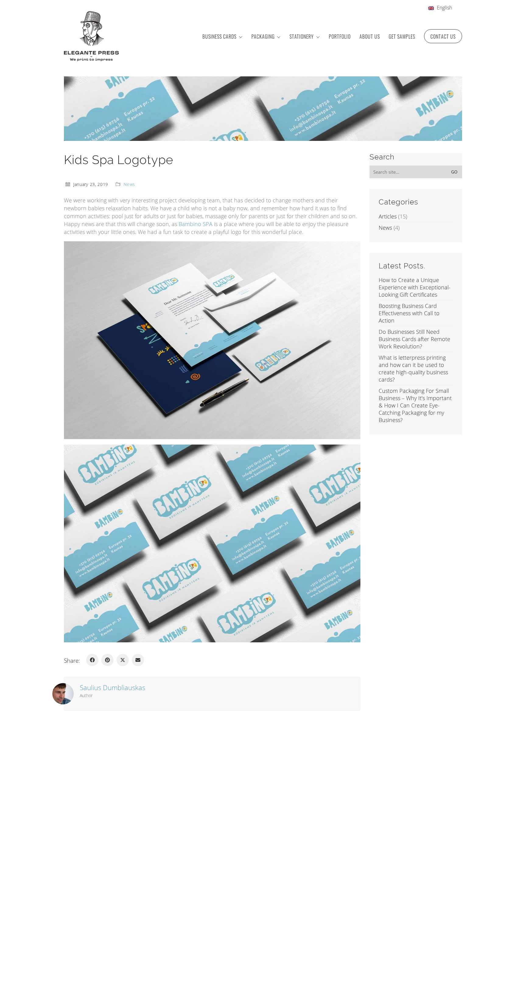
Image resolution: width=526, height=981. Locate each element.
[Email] (138, 660)
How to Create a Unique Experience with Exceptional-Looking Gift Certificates (415, 287)
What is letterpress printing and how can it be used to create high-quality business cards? (413, 368)
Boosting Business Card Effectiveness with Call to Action (409, 313)
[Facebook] (92, 660)
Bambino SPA (195, 224)
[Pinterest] (107, 660)
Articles (388, 216)
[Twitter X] (123, 660)
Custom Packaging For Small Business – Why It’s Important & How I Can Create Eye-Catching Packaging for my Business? (415, 405)
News (129, 184)
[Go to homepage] (91, 36)
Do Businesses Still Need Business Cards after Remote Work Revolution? (414, 339)
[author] (63, 693)
